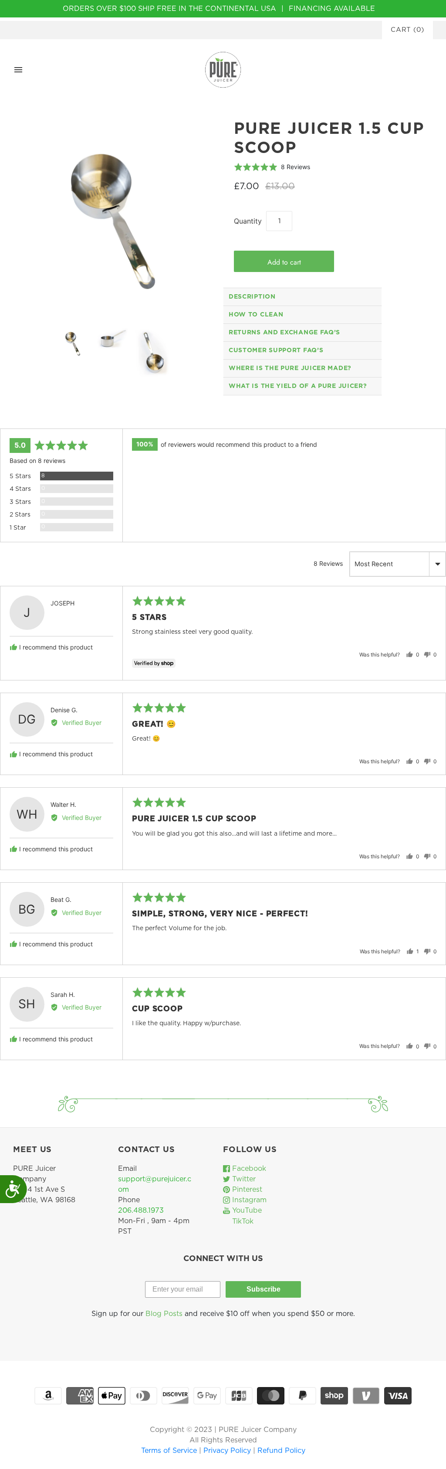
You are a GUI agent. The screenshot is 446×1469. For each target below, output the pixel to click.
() (407, 30)
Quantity (248, 221)
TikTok (241, 1221)
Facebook (248, 1168)
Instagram (248, 1200)
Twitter (243, 1179)
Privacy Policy (228, 1450)
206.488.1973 (141, 1210)
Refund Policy (281, 1450)
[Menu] (18, 70)
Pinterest (246, 1189)
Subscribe (263, 1289)
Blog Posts (163, 1313)
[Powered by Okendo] (39, 418)
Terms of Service (170, 1450)
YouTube (246, 1210)
